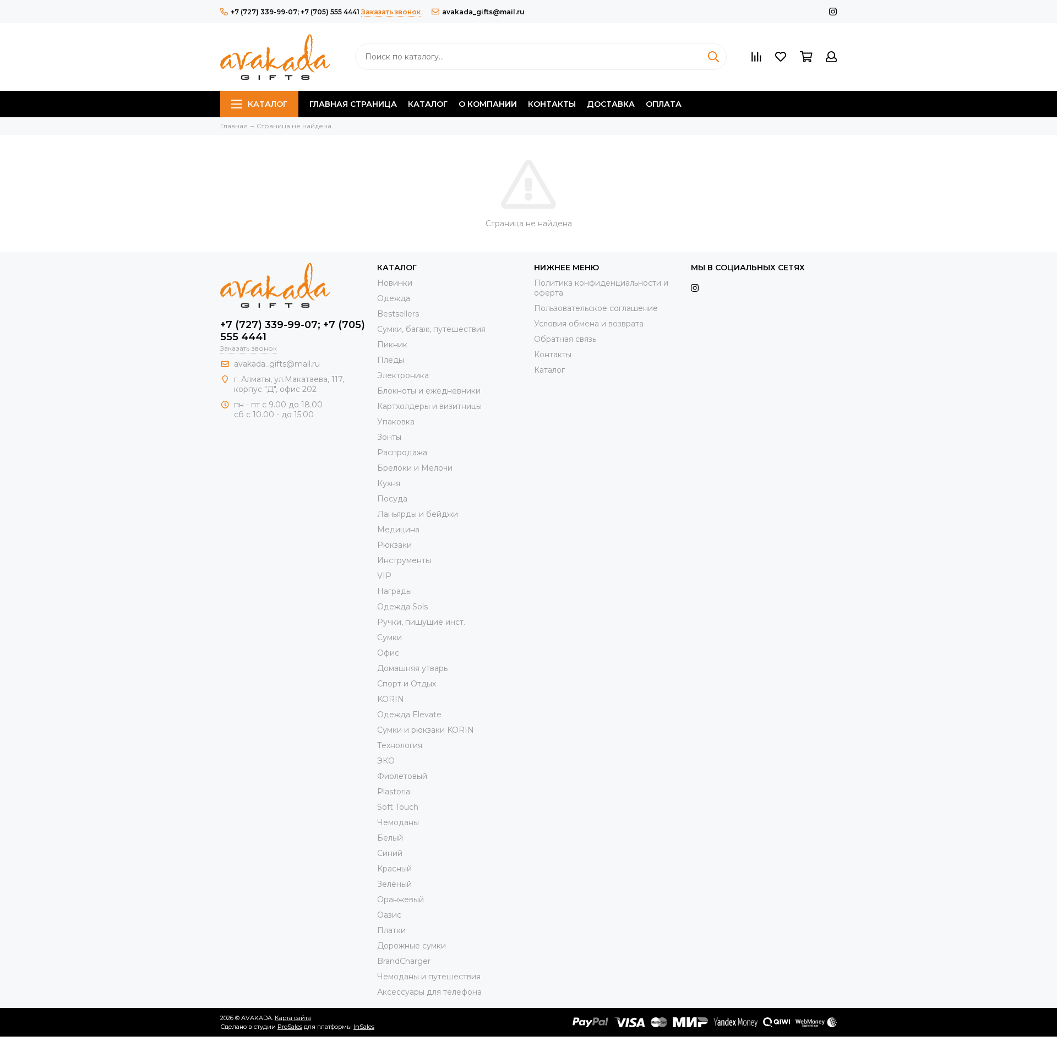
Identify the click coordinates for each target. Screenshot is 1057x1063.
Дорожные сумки (411, 946)
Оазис (389, 915)
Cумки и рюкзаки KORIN (425, 730)
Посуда (392, 499)
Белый (390, 838)
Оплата (664, 104)
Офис (388, 653)
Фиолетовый (402, 776)
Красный (394, 869)
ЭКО (386, 761)
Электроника (403, 375)
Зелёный (394, 884)
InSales (363, 1027)
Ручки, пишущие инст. (421, 622)
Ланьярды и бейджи (417, 514)
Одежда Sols (402, 607)
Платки (391, 930)
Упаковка (396, 422)
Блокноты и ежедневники (429, 391)
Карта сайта (293, 1018)
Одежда (393, 298)
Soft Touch (397, 807)
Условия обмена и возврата (589, 324)
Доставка (611, 104)
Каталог (267, 104)
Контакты (552, 104)
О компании (488, 104)
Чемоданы (398, 822)
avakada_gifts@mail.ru (483, 12)
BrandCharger (404, 961)
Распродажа (402, 452)
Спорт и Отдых (406, 684)
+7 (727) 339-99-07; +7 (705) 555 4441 (295, 12)
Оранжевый (400, 899)
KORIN (390, 699)
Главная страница (353, 104)
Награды (394, 591)
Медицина (398, 530)
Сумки (389, 637)
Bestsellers (398, 314)
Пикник (392, 345)
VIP (384, 576)
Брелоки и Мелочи (415, 468)
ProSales (289, 1027)
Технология (399, 745)
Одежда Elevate (409, 714)
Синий (389, 853)
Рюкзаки (394, 545)
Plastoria (393, 792)
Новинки (394, 283)
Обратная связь (565, 339)
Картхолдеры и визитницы (429, 406)
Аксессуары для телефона (429, 992)
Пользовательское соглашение (596, 308)
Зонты (389, 437)
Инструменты (404, 560)
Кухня (388, 483)
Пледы (390, 360)
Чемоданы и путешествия (429, 977)
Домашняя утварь (412, 668)
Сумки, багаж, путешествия (431, 329)
